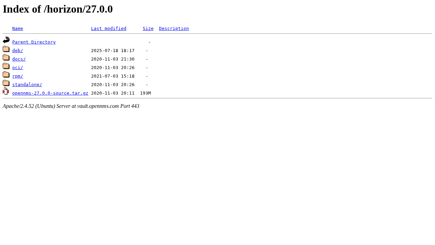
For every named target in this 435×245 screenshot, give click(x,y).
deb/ (17, 50)
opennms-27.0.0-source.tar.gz (50, 93)
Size (148, 28)
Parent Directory (34, 42)
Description (174, 28)
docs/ (19, 59)
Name (17, 28)
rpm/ (17, 76)
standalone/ (27, 84)
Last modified (108, 28)
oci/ (17, 67)
